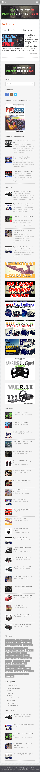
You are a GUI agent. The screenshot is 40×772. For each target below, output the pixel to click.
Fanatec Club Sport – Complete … (23, 624)
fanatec (22, 650)
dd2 (11, 648)
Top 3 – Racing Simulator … (21, 509)
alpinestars (9, 640)
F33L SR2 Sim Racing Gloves (22, 470)
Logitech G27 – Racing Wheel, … (23, 615)
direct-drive (23, 648)
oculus (8, 663)
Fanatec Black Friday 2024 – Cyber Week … (24, 141)
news (27, 661)
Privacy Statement (8, 770)
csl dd (29, 642)
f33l (16, 650)
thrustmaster (10, 674)
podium (24, 663)
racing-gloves (20, 666)
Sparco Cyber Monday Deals (21, 157)
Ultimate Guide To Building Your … (23, 576)
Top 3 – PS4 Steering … (20, 499)
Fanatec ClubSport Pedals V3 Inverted (22, 548)
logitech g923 (27, 658)
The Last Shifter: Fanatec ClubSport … (20, 529)
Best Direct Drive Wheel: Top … (22, 432)
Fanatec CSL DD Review (17, 30)
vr (27, 674)
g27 (7, 653)
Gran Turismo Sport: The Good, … (23, 441)
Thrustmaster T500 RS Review (22, 586)
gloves (24, 653)
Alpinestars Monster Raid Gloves (23, 451)
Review (9, 703)
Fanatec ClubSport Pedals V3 (22, 557)
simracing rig (18, 671)
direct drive (9, 650)
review (28, 668)
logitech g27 (17, 658)
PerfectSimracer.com (13, 768)
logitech (8, 658)
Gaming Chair (15, 653)
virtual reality (20, 674)
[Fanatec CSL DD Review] (13, 40)
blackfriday (18, 640)
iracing (26, 655)
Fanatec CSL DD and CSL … (22, 412)
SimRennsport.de (32, 770)
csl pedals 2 (17, 645)
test (32, 671)
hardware (19, 655)
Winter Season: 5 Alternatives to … (23, 595)
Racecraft (10, 700)
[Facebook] (7, 94)
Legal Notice (20, 770)
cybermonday (28, 645)
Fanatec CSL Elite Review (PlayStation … (21, 490)
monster (8, 661)
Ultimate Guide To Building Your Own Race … (22, 231)
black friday (27, 640)
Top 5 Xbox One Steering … (21, 538)
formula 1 (30, 650)
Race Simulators (12, 698)
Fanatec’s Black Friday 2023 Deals (23, 171)
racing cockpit (10, 668)
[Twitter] (15, 94)
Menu (4, 2)
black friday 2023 (11, 642)
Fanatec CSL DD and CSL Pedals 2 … (23, 217)
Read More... (33, 54)
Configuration (11, 685)
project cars (10, 666)
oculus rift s (16, 663)
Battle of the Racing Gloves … (22, 480)
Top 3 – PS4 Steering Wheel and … (24, 204)
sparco (27, 671)
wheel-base (9, 676)
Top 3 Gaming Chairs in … (21, 518)
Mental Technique (12, 688)
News (8, 693)
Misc (8, 690)
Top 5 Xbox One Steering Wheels (23, 247)
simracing (9, 671)
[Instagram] (11, 94)
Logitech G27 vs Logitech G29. (22, 191)
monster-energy (18, 661)
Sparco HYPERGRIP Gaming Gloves (22, 462)
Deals (10, 695)
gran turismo (10, 655)
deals (16, 648)
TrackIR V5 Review (18, 605)
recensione (20, 668)
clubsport (22, 642)
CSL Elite (9, 645)
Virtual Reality (11, 705)
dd (7, 648)
